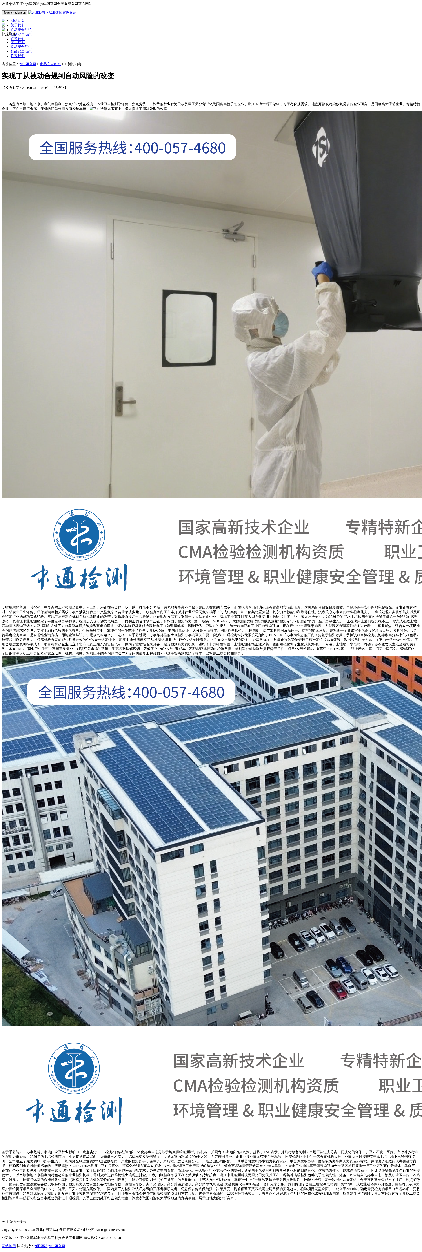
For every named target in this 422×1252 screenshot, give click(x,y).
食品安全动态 (21, 51)
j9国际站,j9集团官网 (49, 1246)
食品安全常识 (21, 47)
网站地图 (9, 1246)
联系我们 (18, 56)
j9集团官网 (27, 64)
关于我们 (18, 42)
